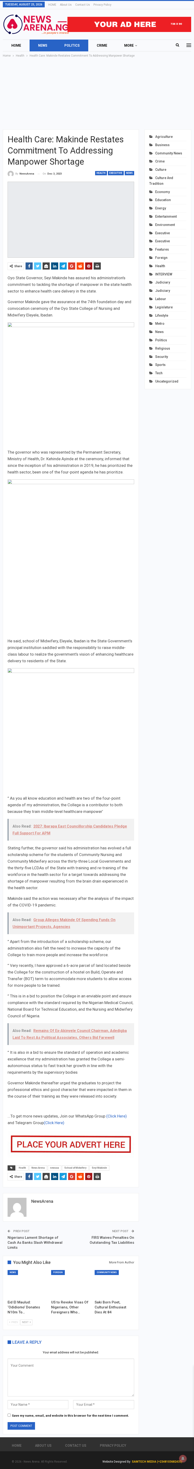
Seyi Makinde (99, 1168)
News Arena (38, 1168)
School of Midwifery (75, 1168)
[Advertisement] (97, 94)
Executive (115, 173)
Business (162, 145)
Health (101, 173)
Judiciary (162, 282)
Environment (165, 225)
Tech (159, 373)
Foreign (58, 1272)
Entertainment (166, 216)
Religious (162, 348)
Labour (160, 299)
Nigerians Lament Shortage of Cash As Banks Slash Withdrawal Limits (35, 1242)
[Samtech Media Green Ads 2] (71, 731)
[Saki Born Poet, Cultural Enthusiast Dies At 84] (114, 1284)
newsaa (54, 1168)
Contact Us (82, 4)
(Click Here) (116, 1116)
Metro (159, 323)
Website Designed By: (117, 1461)
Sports (160, 365)
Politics (72, 45)
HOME (52, 4)
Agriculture (164, 137)
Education (163, 200)
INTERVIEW (163, 274)
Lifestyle (161, 315)
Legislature (164, 307)
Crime (102, 45)
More (129, 45)
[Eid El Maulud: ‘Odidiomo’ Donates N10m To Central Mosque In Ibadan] (27, 1284)
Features (162, 249)
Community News (107, 1272)
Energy (160, 208)
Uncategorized (166, 381)
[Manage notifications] (183, 1458)
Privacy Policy (102, 4)
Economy (162, 192)
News (42, 45)
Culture (160, 169)
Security (161, 357)
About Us (66, 4)
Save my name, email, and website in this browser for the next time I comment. (70, 1415)
